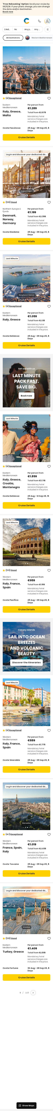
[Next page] (33, 993)
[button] (15, 98)
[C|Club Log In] (47, 21)
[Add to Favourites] (49, 98)
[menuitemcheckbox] (13, 38)
